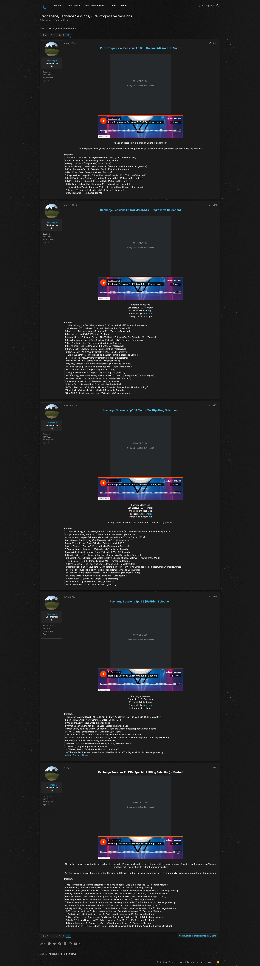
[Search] (217, 5)
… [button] (56, 35)
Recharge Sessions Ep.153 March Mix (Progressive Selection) (140, 210)
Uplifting (83, 755)
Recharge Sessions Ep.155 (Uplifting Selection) (141, 601)
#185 (215, 767)
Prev (45, 35)
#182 (215, 205)
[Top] (214, 962)
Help (202, 962)
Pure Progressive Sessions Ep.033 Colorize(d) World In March (140, 48)
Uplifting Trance (71, 755)
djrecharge (147, 313)
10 (68, 35)
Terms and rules (176, 962)
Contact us (161, 962)
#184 (215, 596)
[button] (63, 5)
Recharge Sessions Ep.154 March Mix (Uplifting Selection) (141, 410)
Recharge (46, 20)
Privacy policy (191, 962)
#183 (215, 405)
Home (209, 962)
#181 (215, 43)
